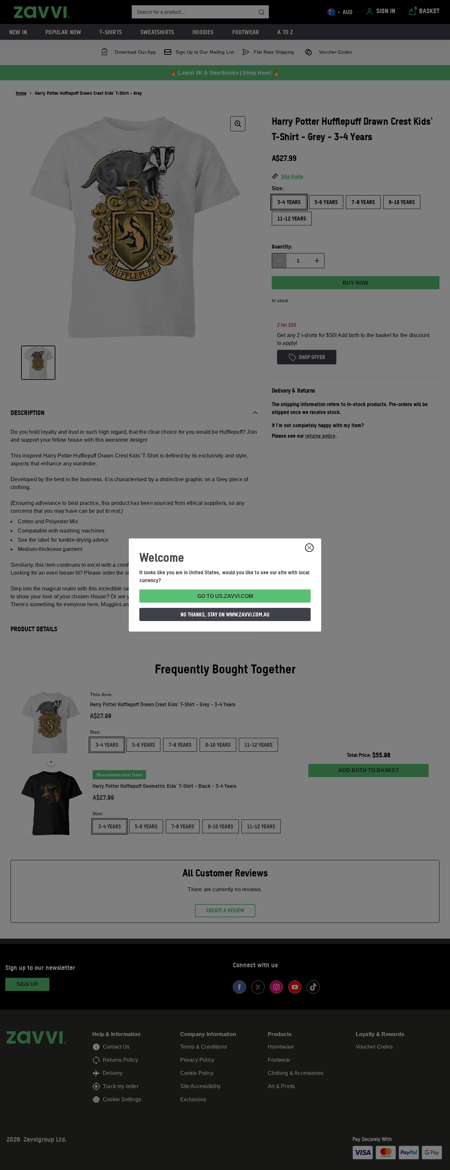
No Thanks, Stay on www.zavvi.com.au (225, 614)
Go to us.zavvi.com (225, 596)
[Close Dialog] (309, 548)
